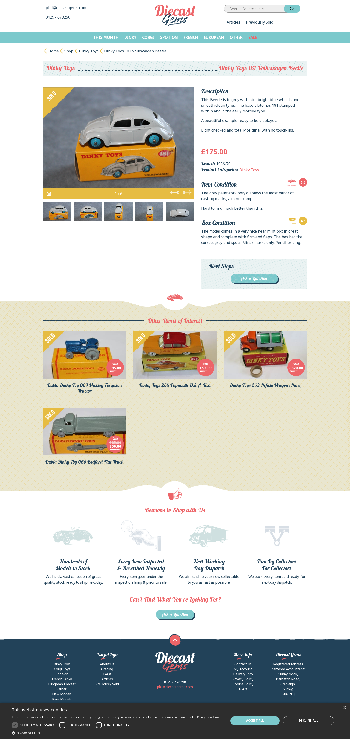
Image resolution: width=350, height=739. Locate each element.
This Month (106, 37)
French (191, 37)
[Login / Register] (301, 9)
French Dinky (62, 679)
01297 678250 (58, 17)
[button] (117, 733)
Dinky (130, 37)
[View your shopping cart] (304, 9)
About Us (107, 664)
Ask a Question (254, 278)
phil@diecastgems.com (66, 7)
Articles (233, 22)
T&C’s (242, 689)
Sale (252, 37)
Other (236, 37)
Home (53, 51)
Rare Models (62, 699)
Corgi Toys (62, 669)
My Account (243, 669)
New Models (62, 694)
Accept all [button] (255, 721)
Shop (68, 51)
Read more (214, 717)
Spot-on (169, 37)
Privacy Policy (242, 679)
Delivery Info (243, 674)
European (214, 37)
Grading (107, 669)
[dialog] (175, 721)
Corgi (148, 37)
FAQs (107, 674)
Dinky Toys (89, 51)
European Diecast (62, 684)
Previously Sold (259, 22)
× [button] (344, 707)
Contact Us (243, 664)
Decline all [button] (308, 721)
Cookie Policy (243, 684)
